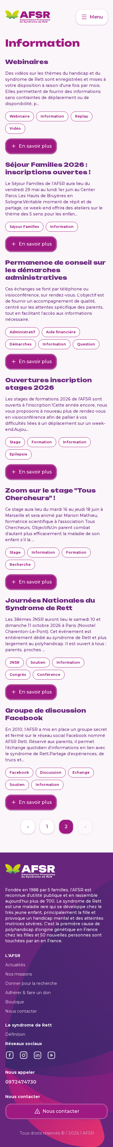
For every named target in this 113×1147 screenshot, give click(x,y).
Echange (81, 772)
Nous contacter (21, 1011)
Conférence (48, 674)
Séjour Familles (24, 226)
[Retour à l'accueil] (40, 17)
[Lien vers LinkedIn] (37, 1058)
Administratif (22, 332)
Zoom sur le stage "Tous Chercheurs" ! (50, 494)
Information (52, 116)
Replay (81, 116)
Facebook (19, 772)
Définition (15, 1034)
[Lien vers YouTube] (51, 1058)
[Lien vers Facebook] (9, 1058)
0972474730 (20, 1082)
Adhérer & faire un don (28, 992)
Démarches (21, 344)
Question (86, 344)
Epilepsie (18, 454)
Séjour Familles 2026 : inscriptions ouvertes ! (48, 168)
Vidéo (15, 128)
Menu (96, 17)
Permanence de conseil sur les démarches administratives (55, 270)
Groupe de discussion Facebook (45, 714)
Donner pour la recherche (31, 983)
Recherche (20, 564)
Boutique (14, 1002)
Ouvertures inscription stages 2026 (48, 383)
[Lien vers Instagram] (23, 1058)
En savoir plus (35, 146)
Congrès (18, 674)
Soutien (37, 662)
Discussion (50, 772)
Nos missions (18, 974)
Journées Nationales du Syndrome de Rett (50, 604)
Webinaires (26, 61)
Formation (42, 442)
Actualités (15, 965)
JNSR (14, 662)
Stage (15, 442)
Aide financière (61, 332)
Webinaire (20, 116)
